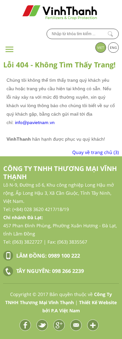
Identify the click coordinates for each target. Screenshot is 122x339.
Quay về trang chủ (95, 152)
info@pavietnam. (32, 122)
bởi (61, 310)
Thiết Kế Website (98, 302)
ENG (113, 47)
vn (52, 122)
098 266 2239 (68, 271)
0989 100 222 (64, 255)
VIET (100, 47)
